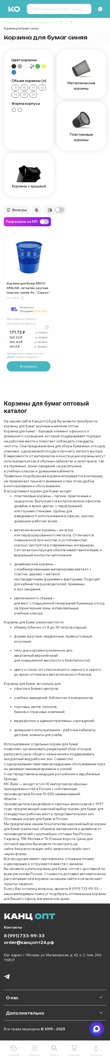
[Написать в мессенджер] (97, 1029)
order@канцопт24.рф (29, 942)
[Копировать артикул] (22, 298)
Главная (9, 22)
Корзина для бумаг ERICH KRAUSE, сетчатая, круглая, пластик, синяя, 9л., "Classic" (28, 287)
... (66, 22)
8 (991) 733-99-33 (24, 935)
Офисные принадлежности (39, 22)
